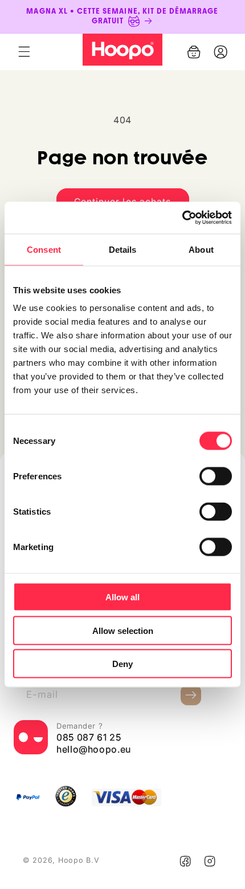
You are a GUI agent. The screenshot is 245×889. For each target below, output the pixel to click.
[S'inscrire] (191, 695)
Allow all (122, 597)
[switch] (215, 476)
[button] (24, 52)
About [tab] (201, 249)
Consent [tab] (44, 249)
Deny (122, 664)
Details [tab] (123, 249)
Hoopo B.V (79, 860)
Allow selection (122, 630)
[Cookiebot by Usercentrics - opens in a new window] (182, 218)
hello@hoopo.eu (93, 749)
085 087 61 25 (88, 737)
